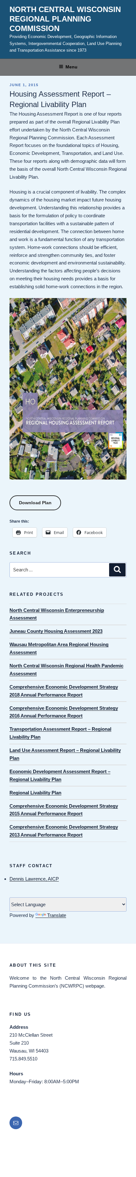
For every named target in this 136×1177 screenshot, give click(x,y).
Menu (71, 66)
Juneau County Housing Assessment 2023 (55, 631)
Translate (56, 915)
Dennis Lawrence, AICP (34, 878)
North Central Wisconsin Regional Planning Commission (65, 19)
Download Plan (35, 502)
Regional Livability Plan (35, 792)
